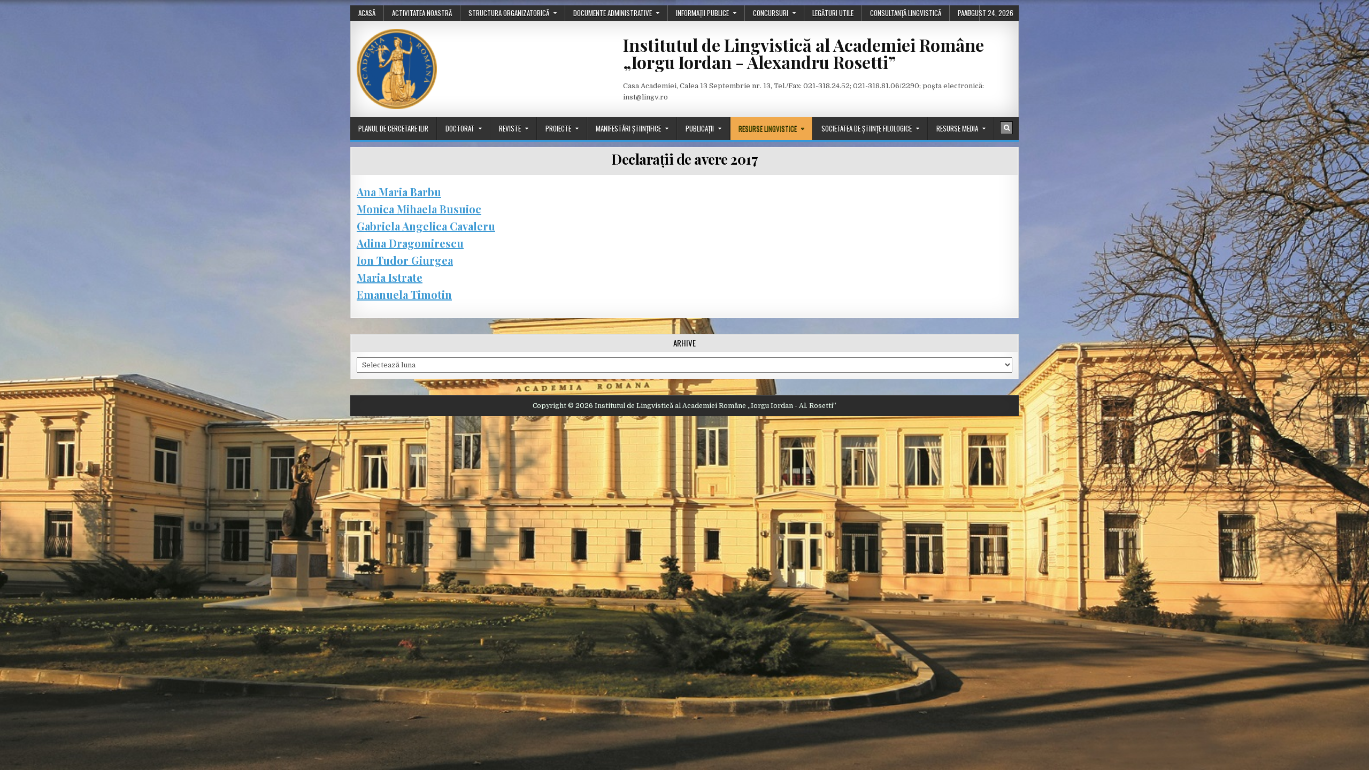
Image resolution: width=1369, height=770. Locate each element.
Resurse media (957, 128)
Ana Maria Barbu (399, 191)
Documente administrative (612, 12)
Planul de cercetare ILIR (393, 128)
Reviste (510, 128)
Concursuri (770, 12)
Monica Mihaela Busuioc (419, 209)
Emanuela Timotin (404, 294)
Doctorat (459, 128)
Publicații (700, 128)
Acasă (366, 12)
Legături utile (832, 12)
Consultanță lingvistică (905, 12)
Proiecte (558, 128)
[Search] (1006, 127)
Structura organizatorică (508, 12)
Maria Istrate (389, 277)
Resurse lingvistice (768, 128)
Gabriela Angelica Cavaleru (426, 226)
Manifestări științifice (628, 128)
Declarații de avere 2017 (684, 159)
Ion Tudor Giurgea (405, 260)
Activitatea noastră (422, 12)
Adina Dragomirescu (410, 243)
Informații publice (702, 12)
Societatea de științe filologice (866, 128)
